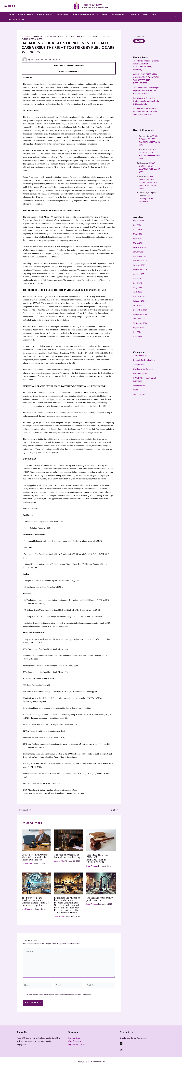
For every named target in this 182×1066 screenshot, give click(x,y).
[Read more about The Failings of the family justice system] (101, 883)
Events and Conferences (143, 369)
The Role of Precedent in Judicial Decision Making (67, 856)
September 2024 (140, 323)
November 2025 (140, 260)
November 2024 (140, 314)
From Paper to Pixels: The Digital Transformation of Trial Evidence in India (146, 101)
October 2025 (139, 265)
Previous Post (24, 810)
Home (11, 14)
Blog (154, 14)
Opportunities (117, 14)
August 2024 (138, 327)
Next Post (114, 810)
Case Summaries (44, 14)
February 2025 (139, 301)
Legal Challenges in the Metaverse (146, 198)
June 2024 (137, 336)
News (104, 14)
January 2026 (138, 252)
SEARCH (139, 41)
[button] (32, 14)
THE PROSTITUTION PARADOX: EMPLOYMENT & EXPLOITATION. (97, 858)
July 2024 (137, 332)
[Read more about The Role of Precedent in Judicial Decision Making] (68, 840)
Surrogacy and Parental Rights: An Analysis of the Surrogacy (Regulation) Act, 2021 (146, 111)
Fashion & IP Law (140, 373)
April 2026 (137, 238)
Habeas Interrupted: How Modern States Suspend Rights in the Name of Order (149, 182)
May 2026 (137, 234)
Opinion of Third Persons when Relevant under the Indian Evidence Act (34, 857)
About (134, 14)
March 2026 (138, 243)
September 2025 (140, 269)
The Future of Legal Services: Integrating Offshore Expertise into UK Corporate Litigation (35, 901)
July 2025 (137, 278)
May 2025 (137, 287)
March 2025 (138, 296)
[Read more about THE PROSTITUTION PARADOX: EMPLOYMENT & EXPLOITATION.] (101, 840)
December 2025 (140, 256)
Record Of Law (92, 4)
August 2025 (138, 274)
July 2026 (137, 225)
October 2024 (139, 318)
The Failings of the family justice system (99, 899)
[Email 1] (13, 6)
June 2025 (137, 283)
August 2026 (138, 220)
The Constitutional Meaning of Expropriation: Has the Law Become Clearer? (146, 90)
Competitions (139, 364)
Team (145, 14)
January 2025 (138, 305)
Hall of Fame (62, 14)
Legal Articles (24, 14)
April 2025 (137, 292)
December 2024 (140, 310)
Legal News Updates (77, 1044)
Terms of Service (16, 19)
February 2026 (139, 247)
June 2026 (137, 229)
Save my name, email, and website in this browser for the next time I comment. (58, 994)
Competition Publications (83, 14)
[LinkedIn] (5, 6)
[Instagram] (9, 6)
